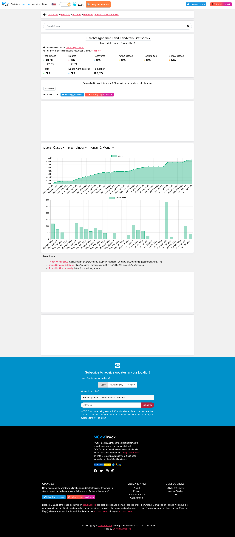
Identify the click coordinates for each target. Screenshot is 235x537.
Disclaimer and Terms (144, 525)
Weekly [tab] (131, 385)
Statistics (15, 4)
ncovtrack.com (89, 505)
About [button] (35, 4)
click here (96, 51)
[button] (54, 4)
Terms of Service (137, 494)
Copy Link (49, 89)
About (137, 488)
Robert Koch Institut (58, 262)
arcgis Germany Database (61, 265)
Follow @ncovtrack (221, 4)
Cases (57, 147)
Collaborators (136, 498)
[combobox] (117, 397)
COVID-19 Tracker (175, 488)
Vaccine (26, 4)
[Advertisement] (117, 121)
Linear (80, 147)
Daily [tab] (103, 385)
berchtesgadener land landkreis (101, 14)
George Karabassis (130, 453)
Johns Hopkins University (61, 268)
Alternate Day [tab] (116, 385)
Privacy (136, 491)
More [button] (45, 4)
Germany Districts (75, 47)
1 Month (106, 147)
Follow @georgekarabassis (100, 94)
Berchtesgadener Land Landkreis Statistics (117, 38)
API (175, 494)
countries (53, 14)
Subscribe (147, 405)
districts (76, 14)
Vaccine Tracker (175, 491)
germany (65, 14)
